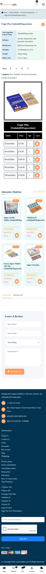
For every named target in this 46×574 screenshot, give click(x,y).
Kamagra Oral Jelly (8, 494)
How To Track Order (9, 479)
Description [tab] (7, 295)
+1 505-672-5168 (13, 403)
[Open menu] (43, 4)
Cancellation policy (8, 468)
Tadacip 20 (5, 504)
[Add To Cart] (17, 235)
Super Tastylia (33, 265)
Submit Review (16, 372)
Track (42, 571)
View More (38, 192)
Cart (22, 569)
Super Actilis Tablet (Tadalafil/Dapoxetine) (16, 218)
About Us (5, 436)
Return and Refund (8, 465)
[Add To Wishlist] (43, 24)
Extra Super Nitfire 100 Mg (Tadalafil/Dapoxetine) (13, 266)
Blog (3, 453)
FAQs (3, 443)
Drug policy (5, 472)
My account (5, 450)
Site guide (5, 446)
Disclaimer (5, 475)
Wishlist (13, 569)
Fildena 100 (5, 491)
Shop (4, 571)
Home (5, 12)
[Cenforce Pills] (8, 4)
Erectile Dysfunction (28, 12)
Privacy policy (6, 461)
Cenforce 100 (6, 487)
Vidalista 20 (5, 497)
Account (32, 571)
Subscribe (23, 539)
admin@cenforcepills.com (16, 416)
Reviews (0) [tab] (18, 295)
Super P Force (6, 508)
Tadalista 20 (5, 501)
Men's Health (14, 12)
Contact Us (5, 439)
